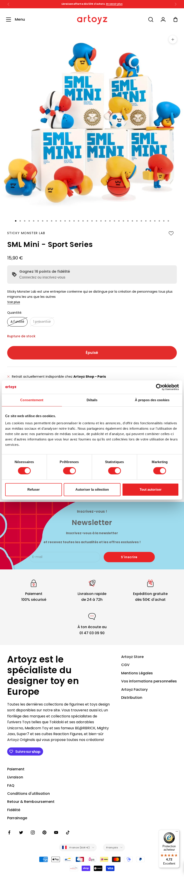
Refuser (33, 489)
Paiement (15, 769)
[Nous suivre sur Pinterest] (44, 832)
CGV (125, 664)
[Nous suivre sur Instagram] (33, 832)
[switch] (69, 470)
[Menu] (177, 832)
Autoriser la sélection (92, 489)
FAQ (10, 785)
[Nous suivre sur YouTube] (56, 832)
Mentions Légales (137, 673)
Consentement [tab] (31, 400)
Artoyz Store (132, 656)
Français (112, 847)
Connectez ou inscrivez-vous (42, 277)
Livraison (15, 777)
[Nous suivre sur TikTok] (68, 832)
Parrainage (17, 818)
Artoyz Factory (134, 689)
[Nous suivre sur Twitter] (21, 832)
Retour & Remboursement (31, 801)
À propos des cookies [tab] (152, 400)
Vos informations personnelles (149, 681)
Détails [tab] (92, 400)
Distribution (131, 697)
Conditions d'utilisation (28, 793)
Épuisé (92, 352)
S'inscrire (129, 557)
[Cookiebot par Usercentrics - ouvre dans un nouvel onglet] (159, 387)
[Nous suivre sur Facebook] (9, 832)
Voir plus (13, 302)
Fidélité (13, 809)
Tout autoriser (151, 489)
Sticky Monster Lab (26, 233)
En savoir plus (114, 4)
